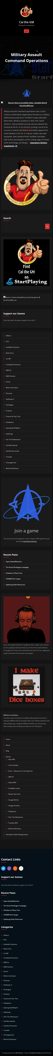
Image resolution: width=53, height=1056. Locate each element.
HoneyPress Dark (34, 1053)
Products (9, 411)
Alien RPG (11, 759)
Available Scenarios (12, 347)
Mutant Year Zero (14, 794)
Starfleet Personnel (12, 451)
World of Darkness (12, 468)
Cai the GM (26, 22)
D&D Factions (10, 376)
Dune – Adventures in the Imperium (20, 771)
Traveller (9, 457)
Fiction (8, 382)
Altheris (8, 336)
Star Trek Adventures (13, 439)
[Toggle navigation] (26, 31)
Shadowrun (10, 422)
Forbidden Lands (14, 788)
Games (8, 757)
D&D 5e (8, 370)
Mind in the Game (12, 388)
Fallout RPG (12, 782)
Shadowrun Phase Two (14, 573)
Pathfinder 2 (10, 399)
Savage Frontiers (14, 806)
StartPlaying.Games (30, 541)
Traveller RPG (13, 823)
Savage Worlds (13, 800)
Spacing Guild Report (13, 428)
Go (47, 226)
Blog (7, 751)
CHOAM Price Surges (13, 579)
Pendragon (9, 405)
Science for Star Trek (13, 416)
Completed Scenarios (13, 364)
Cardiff (8, 359)
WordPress (19, 1053)
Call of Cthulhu (13, 765)
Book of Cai (10, 353)
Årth (7, 341)
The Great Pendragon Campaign (17, 567)
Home (8, 739)
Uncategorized (11, 463)
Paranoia (9, 393)
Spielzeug (9, 434)
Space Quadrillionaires (14, 562)
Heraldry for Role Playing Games (17, 834)
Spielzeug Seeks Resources (15, 585)
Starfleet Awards (11, 445)
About (8, 745)
